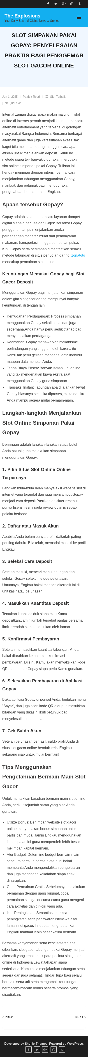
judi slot (16, 103)
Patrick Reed (31, 96)
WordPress (75, 1043)
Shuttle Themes (36, 1043)
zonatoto (78, 255)
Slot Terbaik (58, 96)
